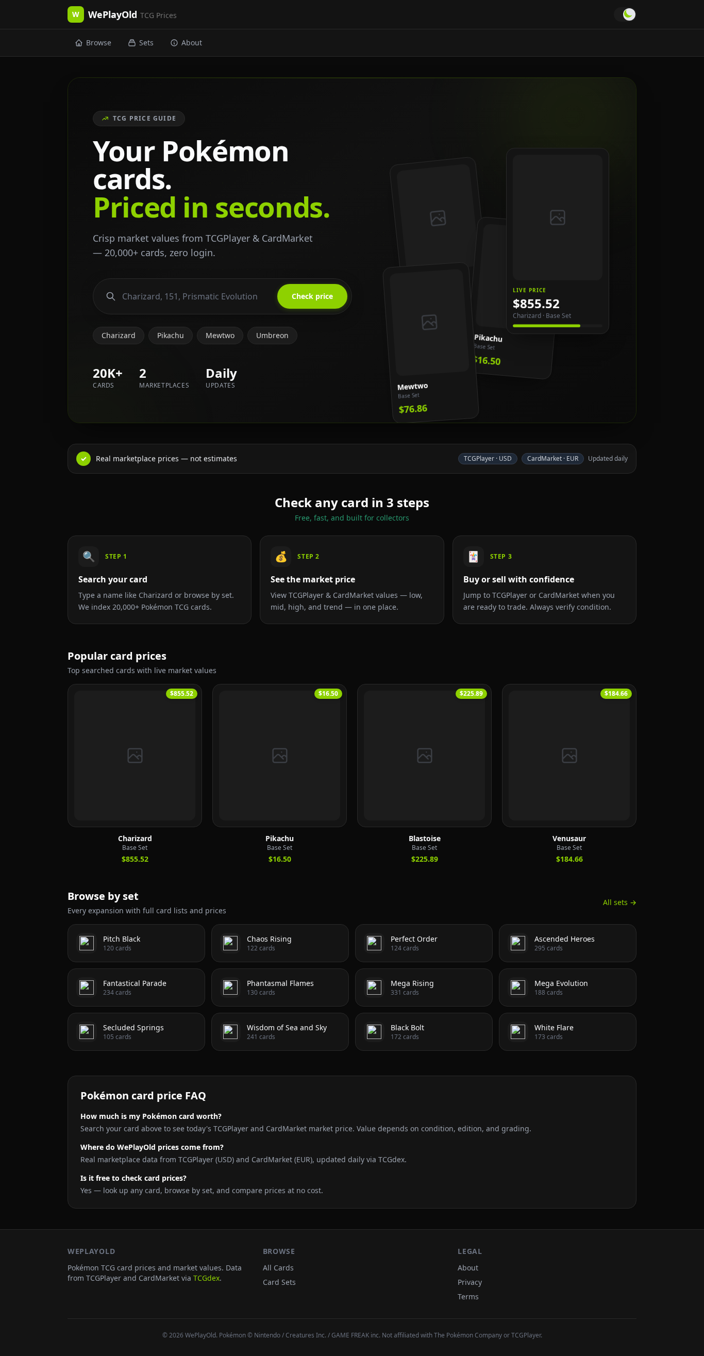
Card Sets (279, 1282)
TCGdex (206, 1278)
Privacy (470, 1282)
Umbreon (272, 335)
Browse (98, 42)
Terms (468, 1296)
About (191, 42)
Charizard (119, 335)
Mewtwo (220, 335)
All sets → (619, 902)
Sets (146, 42)
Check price (312, 296)
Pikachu (170, 335)
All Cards (278, 1268)
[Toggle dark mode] (625, 14)
